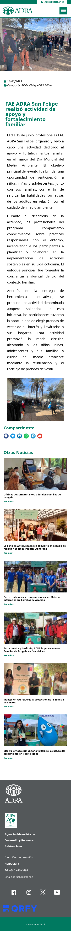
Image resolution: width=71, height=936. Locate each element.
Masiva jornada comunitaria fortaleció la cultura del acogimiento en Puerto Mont (34, 752)
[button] (63, 10)
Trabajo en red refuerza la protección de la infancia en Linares (34, 701)
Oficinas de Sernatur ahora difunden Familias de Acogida (32, 496)
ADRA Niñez (44, 85)
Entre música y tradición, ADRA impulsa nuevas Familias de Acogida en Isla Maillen (32, 650)
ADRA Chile (28, 85)
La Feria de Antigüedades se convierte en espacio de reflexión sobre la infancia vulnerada (35, 547)
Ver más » (9, 501)
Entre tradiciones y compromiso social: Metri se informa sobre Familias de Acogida (32, 598)
